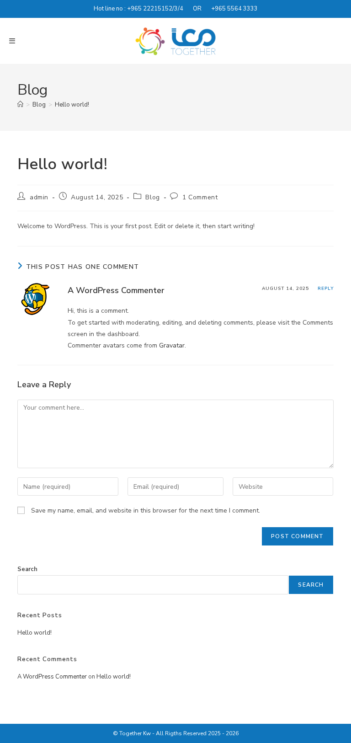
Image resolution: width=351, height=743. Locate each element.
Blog (152, 197)
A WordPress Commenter (116, 290)
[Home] (20, 105)
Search (27, 569)
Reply (326, 288)
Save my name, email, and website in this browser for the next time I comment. (145, 510)
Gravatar (172, 345)
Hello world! (72, 105)
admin (39, 197)
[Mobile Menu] (12, 41)
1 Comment (200, 197)
